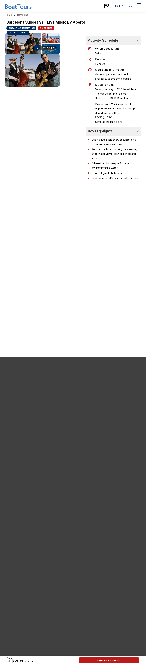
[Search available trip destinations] (131, 6)
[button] (26, 85)
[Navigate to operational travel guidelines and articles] (106, 6)
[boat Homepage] (18, 6)
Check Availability (109, 660)
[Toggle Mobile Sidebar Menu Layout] (139, 5)
